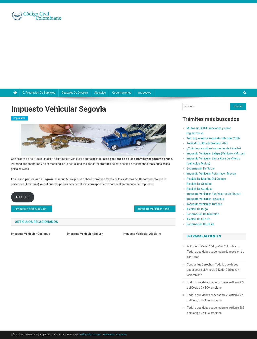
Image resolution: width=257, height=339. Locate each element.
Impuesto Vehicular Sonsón (155, 208)
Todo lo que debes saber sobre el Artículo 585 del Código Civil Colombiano (215, 310)
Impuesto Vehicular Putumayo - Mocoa (211, 173)
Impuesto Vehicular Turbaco (204, 204)
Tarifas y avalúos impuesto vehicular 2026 (213, 138)
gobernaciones (121, 92)
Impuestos (144, 92)
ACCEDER (23, 197)
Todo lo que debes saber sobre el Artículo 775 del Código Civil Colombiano (215, 297)
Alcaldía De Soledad (199, 183)
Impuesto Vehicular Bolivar (85, 233)
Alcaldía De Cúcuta (198, 219)
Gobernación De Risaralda (203, 214)
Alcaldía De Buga (197, 209)
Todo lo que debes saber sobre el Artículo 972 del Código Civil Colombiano (215, 285)
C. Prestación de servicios (38, 92)
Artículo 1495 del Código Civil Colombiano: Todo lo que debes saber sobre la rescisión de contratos (215, 251)
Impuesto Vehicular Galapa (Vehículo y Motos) (216, 153)
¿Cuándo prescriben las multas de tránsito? (214, 148)
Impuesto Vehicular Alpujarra (142, 233)
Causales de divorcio (75, 92)
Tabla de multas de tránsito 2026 (207, 143)
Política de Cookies (90, 334)
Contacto (121, 334)
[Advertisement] (128, 58)
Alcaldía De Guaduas (199, 188)
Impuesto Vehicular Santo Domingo (34, 208)
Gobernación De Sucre (201, 168)
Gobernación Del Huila (200, 224)
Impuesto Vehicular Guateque (30, 233)
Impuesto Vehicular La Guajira (205, 198)
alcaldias (100, 92)
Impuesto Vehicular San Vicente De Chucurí (214, 193)
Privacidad (108, 334)
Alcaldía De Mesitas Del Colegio (206, 178)
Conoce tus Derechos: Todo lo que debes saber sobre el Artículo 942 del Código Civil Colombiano (213, 270)
